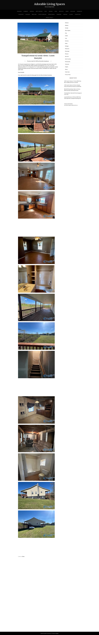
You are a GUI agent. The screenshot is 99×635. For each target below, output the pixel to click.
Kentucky (61, 11)
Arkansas (19, 11)
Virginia (65, 14)
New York (34, 14)
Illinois (71, 14)
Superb (57, 633)
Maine (67, 11)
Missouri (28, 14)
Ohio (45, 11)
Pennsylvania (51, 14)
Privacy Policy (49, 17)
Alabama (26, 11)
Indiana (51, 11)
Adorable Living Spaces (49, 4)
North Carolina (42, 14)
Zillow (23, 556)
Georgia (32, 11)
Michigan (72, 11)
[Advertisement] (38, 227)
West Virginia (39, 11)
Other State (78, 14)
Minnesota (79, 11)
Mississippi (21, 14)
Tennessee (59, 14)
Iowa (55, 11)
